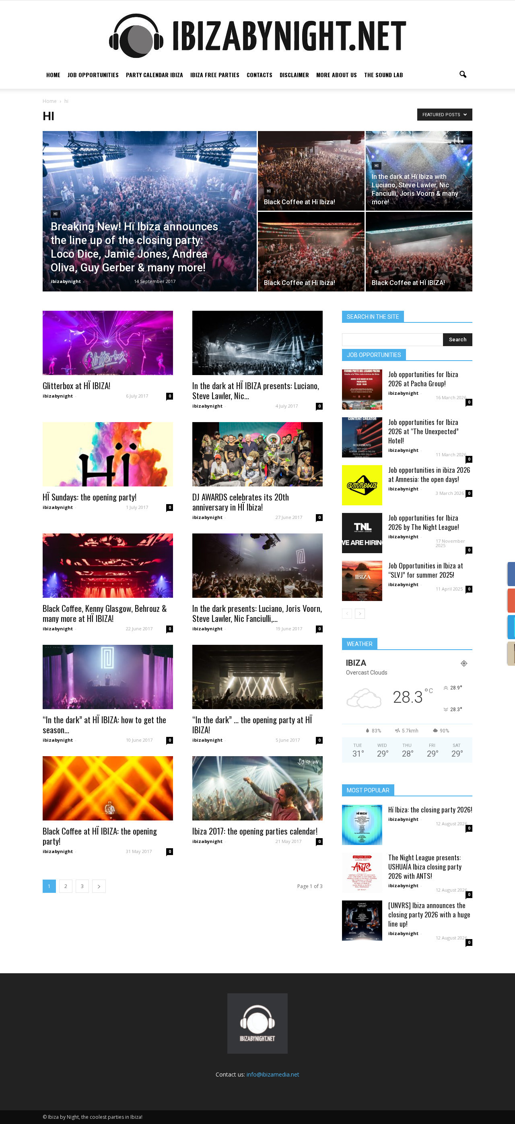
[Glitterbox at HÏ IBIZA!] (108, 343)
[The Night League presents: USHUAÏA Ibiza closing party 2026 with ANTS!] (362, 873)
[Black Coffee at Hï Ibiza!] (311, 171)
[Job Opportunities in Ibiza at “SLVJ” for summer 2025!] (362, 581)
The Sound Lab (383, 74)
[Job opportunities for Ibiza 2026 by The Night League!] (362, 533)
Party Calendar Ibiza (154, 74)
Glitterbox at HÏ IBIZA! (76, 385)
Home (53, 74)
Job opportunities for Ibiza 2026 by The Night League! (423, 522)
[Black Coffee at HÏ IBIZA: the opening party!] (108, 788)
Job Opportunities (93, 74)
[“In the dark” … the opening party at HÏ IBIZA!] (257, 677)
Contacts (259, 74)
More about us (336, 74)
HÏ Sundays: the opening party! (89, 496)
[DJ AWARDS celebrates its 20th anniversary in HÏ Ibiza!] (257, 454)
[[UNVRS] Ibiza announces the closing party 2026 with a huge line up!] (362, 920)
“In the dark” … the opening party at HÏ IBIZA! (252, 724)
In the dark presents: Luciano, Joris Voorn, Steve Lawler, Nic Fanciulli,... (257, 613)
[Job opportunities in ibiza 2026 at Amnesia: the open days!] (362, 485)
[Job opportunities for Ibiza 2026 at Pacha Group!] (362, 389)
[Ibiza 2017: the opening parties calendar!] (257, 788)
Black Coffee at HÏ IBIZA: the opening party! (100, 836)
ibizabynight (66, 281)
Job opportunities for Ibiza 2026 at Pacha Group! (423, 378)
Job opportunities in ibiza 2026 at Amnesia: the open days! (429, 474)
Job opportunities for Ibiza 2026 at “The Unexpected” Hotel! (423, 431)
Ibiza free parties (214, 74)
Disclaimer (294, 74)
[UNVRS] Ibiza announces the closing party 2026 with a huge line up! (429, 914)
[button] (462, 74)
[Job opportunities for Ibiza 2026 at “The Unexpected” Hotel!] (362, 437)
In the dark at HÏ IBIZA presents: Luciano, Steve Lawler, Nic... (255, 390)
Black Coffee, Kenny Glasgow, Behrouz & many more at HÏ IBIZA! (105, 613)
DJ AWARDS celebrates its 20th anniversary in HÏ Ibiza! (240, 501)
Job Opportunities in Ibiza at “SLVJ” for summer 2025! (425, 570)
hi (56, 214)
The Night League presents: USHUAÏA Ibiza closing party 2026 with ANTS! (424, 866)
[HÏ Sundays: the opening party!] (108, 454)
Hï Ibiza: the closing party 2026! (430, 809)
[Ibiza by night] (257, 35)
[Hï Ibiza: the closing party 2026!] (362, 825)
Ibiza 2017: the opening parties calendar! (254, 831)
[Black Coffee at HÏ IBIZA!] (419, 251)
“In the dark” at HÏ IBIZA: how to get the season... (104, 724)
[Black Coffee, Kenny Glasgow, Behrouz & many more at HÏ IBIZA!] (108, 565)
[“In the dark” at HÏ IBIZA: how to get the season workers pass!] (108, 677)
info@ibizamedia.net (273, 1074)
